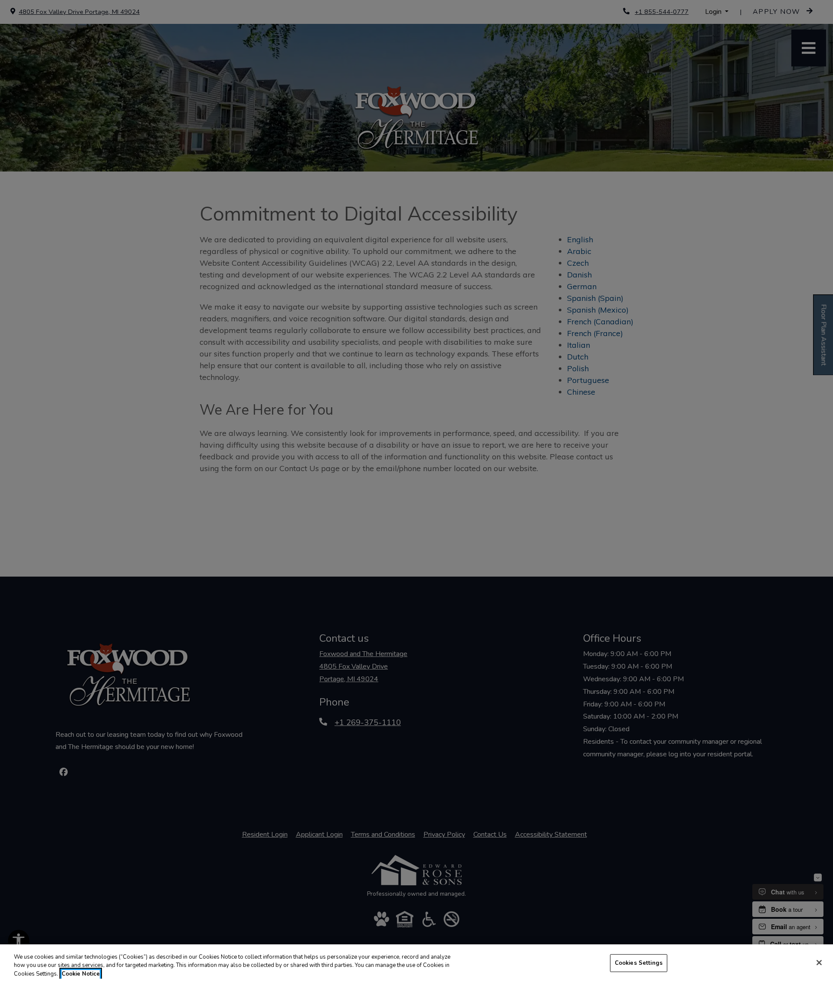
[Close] (819, 962)
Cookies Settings (638, 963)
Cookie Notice (81, 974)
